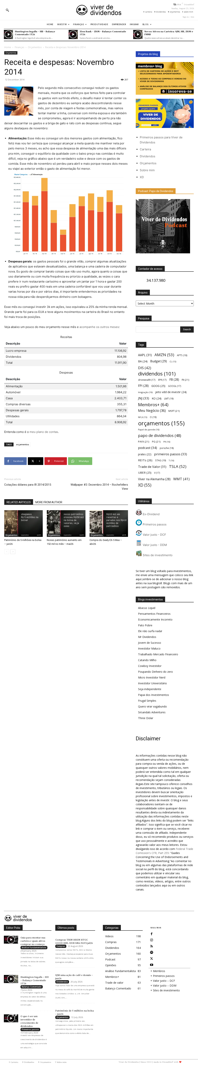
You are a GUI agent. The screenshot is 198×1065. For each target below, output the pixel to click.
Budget (158, 361)
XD (142, 177)
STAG (160, 460)
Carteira (145, 149)
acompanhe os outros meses (99, 327)
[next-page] (12, 551)
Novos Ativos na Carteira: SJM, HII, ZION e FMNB (168, 33)
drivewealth (146, 379)
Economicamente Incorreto (155, 619)
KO (156, 398)
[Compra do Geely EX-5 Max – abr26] (109, 523)
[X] (151, 959)
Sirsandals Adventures (152, 712)
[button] (7, 10)
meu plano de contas (44, 432)
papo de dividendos (159, 435)
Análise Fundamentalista (34, 947)
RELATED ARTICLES (19, 502)
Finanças (19, 47)
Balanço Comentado (32, 986)
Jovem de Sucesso (149, 642)
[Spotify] (151, 952)
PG (156, 441)
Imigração (145, 392)
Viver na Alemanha (154, 479)
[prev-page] (6, 551)
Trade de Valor (152, 467)
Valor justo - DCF (154, 534)
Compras (60, 946)
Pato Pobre (145, 625)
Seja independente (149, 689)
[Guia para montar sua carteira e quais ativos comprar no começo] (11, 940)
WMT (181, 479)
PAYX (143, 441)
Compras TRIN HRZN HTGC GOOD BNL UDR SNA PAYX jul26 (74, 941)
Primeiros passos (154, 524)
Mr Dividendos (147, 637)
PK (166, 441)
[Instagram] (151, 940)
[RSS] (151, 946)
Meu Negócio (152, 411)
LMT (168, 398)
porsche (167, 448)
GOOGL (174, 385)
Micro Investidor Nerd (151, 677)
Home (7, 47)
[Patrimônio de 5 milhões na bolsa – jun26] (23, 523)
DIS (144, 368)
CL (173, 361)
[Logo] (99, 10)
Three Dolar (145, 718)
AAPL (145, 355)
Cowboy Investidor (149, 666)
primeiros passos (170, 454)
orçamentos (22, 444)
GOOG (158, 386)
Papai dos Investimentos (153, 695)
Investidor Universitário (152, 683)
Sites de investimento (157, 555)
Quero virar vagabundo (152, 706)
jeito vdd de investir (171, 392)
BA (143, 361)
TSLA (177, 466)
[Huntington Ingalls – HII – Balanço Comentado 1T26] (8, 34)
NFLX (142, 417)
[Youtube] (151, 965)
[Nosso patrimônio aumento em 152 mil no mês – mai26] (66, 523)
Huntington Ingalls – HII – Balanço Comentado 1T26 (35, 33)
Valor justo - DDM (154, 545)
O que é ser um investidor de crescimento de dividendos (29, 1021)
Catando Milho (147, 660)
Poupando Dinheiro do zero (155, 671)
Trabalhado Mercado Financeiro (158, 654)
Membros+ (153, 405)
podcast (147, 448)
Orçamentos (35, 47)
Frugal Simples (147, 700)
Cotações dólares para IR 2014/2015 (27, 484)
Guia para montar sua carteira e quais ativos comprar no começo (32, 941)
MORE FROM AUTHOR (48, 502)
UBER (144, 472)
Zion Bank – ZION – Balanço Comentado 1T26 (103, 33)
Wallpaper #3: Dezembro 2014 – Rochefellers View (99, 486)
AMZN (164, 355)
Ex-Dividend (151, 514)
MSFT (174, 411)
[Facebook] (151, 934)
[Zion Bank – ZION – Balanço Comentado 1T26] (73, 34)
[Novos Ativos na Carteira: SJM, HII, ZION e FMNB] (137, 34)
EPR (162, 379)
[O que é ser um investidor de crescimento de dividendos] (11, 1018)
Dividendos (147, 156)
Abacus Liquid (146, 608)
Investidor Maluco (149, 648)
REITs (145, 460)
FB (174, 380)
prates (144, 454)
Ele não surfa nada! (150, 631)
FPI (143, 386)
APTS (182, 355)
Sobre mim (147, 170)
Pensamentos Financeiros (154, 614)
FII (185, 379)
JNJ (143, 398)
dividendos (157, 374)
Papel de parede (148, 429)
